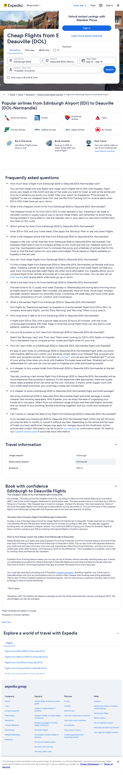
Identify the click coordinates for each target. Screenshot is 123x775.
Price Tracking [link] (16, 277)
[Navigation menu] (118, 5)
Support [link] (97, 701)
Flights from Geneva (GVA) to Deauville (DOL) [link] (26, 668)
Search (109, 69)
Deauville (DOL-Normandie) (64, 61)
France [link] (20, 94)
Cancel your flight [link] (101, 713)
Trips (92, 5)
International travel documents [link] (106, 727)
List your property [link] (12, 711)
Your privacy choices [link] (72, 730)
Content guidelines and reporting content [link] (73, 736)
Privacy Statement (89, 764)
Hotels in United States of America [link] (44, 709)
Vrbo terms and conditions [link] (75, 720)
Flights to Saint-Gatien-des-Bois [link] (50, 94)
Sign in (109, 5)
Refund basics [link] (99, 718)
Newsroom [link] (9, 720)
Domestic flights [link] (41, 730)
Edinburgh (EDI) (22, 61)
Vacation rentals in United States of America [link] (47, 716)
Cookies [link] (67, 706)
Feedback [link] (9, 739)
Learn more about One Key (86, 35)
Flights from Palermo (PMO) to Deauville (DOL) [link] (26, 656)
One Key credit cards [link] (43, 751)
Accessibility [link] (69, 725)
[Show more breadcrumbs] (4, 94)
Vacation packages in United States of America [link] (45, 724)
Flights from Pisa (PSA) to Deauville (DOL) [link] (24, 662)
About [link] (7, 701)
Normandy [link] (30, 94)
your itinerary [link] (70, 428)
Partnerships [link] (10, 715)
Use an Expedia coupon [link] (103, 723)
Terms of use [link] (69, 711)
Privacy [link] (67, 701)
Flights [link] (12, 94)
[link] (87, 47)
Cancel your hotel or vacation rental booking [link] (105, 707)
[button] (61, 444)
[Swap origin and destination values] (42, 60)
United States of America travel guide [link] (47, 702)
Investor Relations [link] (12, 725)
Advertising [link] (9, 730)
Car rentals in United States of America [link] (46, 736)
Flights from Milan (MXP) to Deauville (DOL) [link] (25, 651)
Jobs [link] (7, 706)
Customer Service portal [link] (26, 431)
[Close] (118, 761)
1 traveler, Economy (24, 70)
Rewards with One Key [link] (43, 747)
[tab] (14, 50)
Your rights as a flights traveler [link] (106, 732)
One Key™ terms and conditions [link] (77, 715)
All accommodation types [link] (44, 742)
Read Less (6, 622)
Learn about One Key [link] (104, 151)
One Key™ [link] (65, 357)
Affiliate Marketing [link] (12, 735)
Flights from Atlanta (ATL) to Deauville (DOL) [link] (25, 674)
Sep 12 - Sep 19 (94, 61)
